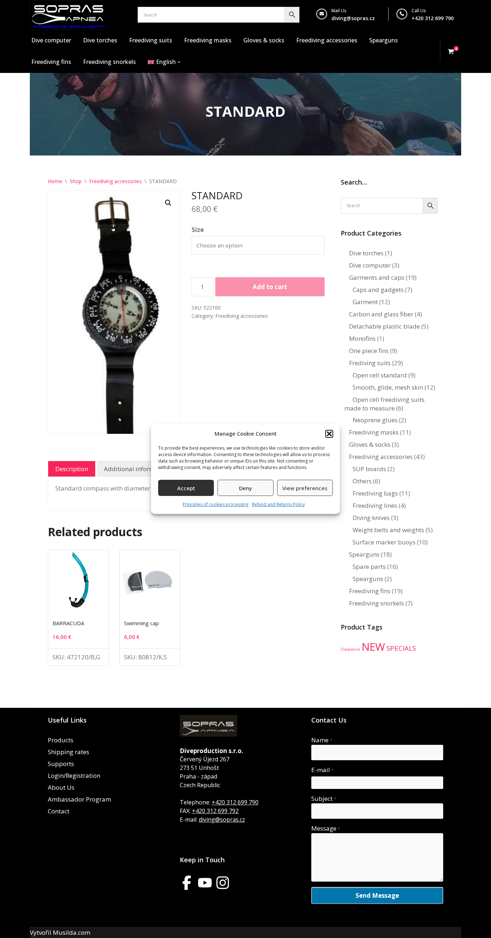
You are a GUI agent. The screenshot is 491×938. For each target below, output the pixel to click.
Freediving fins (51, 62)
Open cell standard (380, 375)
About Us (61, 787)
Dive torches (100, 40)
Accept (186, 488)
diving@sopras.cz (353, 18)
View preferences (304, 488)
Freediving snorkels (109, 62)
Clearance (350, 649)
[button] (329, 433)
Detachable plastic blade (384, 326)
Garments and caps (376, 277)
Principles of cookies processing (215, 504)
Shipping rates (68, 752)
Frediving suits (370, 363)
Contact (58, 811)
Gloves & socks (263, 40)
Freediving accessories (326, 40)
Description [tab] (71, 469)
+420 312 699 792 (215, 811)
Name (321, 740)
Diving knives (371, 518)
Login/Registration (74, 775)
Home (55, 181)
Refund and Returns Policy (278, 504)
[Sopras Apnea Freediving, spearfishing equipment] (68, 15)
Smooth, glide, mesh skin (388, 387)
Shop (76, 181)
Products (60, 740)
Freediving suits (150, 40)
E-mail (322, 770)
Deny (245, 488)
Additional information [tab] (137, 469)
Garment (365, 302)
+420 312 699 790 (235, 802)
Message (325, 828)
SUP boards (369, 469)
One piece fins (369, 351)
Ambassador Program (79, 799)
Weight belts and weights (388, 530)
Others (362, 481)
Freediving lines (375, 505)
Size (198, 230)
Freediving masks (207, 40)
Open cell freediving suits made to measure (384, 403)
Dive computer (51, 40)
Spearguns (383, 40)
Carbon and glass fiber (381, 314)
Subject (323, 798)
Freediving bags (375, 493)
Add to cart (270, 287)
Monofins (362, 338)
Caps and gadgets (378, 289)
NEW (373, 647)
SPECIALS (401, 648)
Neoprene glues (375, 420)
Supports (61, 764)
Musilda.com (71, 932)
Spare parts (369, 566)
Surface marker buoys (384, 542)
